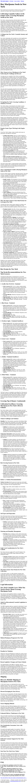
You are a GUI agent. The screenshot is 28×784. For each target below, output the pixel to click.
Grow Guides (17, 1)
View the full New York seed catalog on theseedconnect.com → (14, 777)
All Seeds (11, 1)
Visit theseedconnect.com (15, 781)
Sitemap (22, 1)
